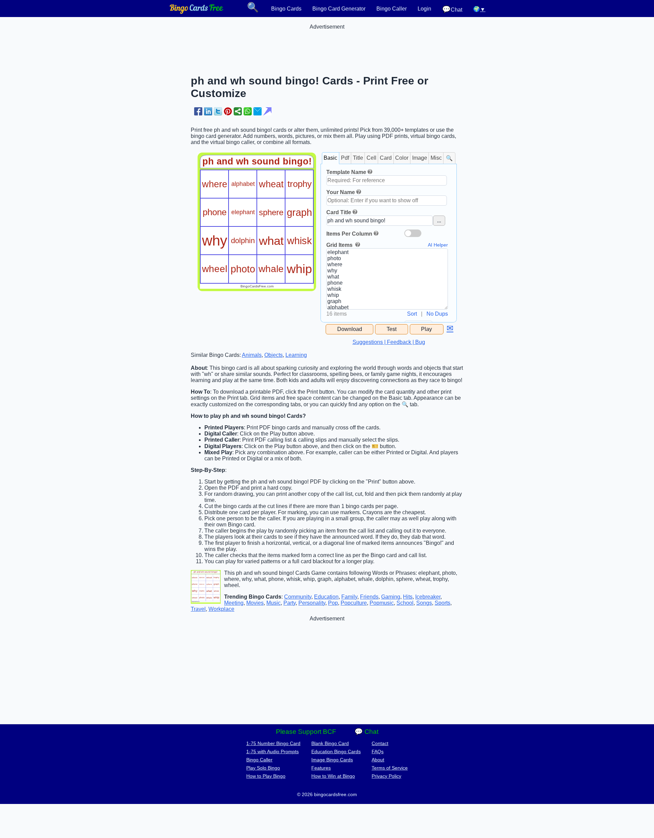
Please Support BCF (306, 731)
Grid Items (340, 245)
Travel (198, 609)
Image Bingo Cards (332, 759)
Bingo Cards (286, 9)
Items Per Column (349, 234)
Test (391, 329)
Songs (424, 603)
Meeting (234, 603)
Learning (296, 355)
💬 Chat (366, 731)
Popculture (354, 603)
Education (326, 597)
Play (426, 329)
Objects (273, 355)
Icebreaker (427, 597)
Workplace (221, 609)
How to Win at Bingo (333, 776)
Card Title (338, 212)
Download (349, 329)
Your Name (340, 192)
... (439, 220)
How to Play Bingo (265, 776)
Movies (255, 603)
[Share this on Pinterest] (228, 111)
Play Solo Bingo (263, 768)
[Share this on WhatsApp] (248, 111)
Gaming (390, 597)
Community (297, 597)
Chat (452, 9)
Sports (442, 603)
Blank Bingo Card (330, 743)
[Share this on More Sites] (238, 111)
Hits (407, 597)
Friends (369, 597)
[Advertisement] (327, 45)
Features (321, 768)
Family (349, 597)
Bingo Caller (391, 9)
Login (424, 9)
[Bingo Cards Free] (196, 12)
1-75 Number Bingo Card (273, 743)
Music (273, 603)
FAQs (378, 751)
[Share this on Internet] (267, 111)
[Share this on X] (218, 111)
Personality (311, 603)
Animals (252, 355)
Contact (380, 743)
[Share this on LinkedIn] (208, 111)
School (405, 603)
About (378, 759)
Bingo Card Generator (338, 9)
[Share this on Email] (257, 111)
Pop (333, 603)
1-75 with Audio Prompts (272, 751)
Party (289, 603)
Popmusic (382, 603)
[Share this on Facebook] (198, 111)
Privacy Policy (386, 776)
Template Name (346, 172)
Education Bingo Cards (336, 751)
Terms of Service (390, 768)
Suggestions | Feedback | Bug (389, 342)
